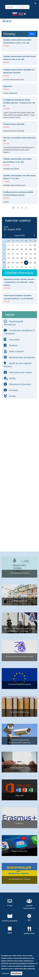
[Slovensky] (14, 15)
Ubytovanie (7, 86)
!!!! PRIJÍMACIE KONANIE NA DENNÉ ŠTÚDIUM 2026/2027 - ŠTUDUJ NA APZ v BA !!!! (19, 103)
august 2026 (20, 235)
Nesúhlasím (16, 973)
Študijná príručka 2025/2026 (13, 124)
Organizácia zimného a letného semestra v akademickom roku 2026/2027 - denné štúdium (19, 282)
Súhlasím (5, 973)
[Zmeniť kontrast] (25, 15)
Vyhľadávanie (22, 7)
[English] (21, 15)
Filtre (32, 34)
